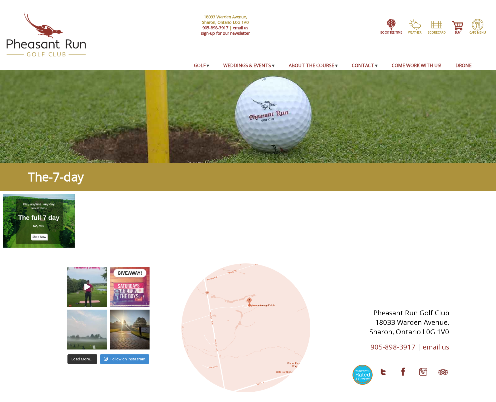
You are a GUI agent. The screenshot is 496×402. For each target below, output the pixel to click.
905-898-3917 (215, 27)
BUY (457, 32)
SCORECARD (437, 32)
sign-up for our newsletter (225, 33)
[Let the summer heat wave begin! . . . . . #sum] (130, 329)
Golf (200, 65)
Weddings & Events (247, 65)
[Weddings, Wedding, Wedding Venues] (362, 374)
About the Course (311, 65)
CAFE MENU (477, 32)
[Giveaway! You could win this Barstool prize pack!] (130, 287)
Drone (464, 65)
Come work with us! (416, 65)
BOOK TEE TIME (391, 32)
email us (240, 27)
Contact (363, 65)
